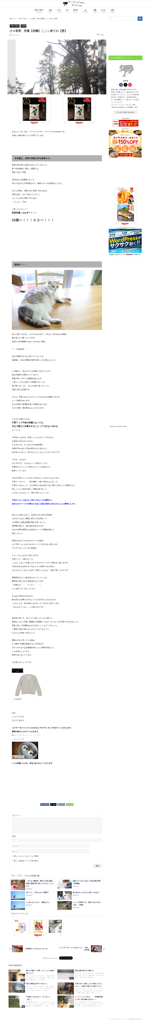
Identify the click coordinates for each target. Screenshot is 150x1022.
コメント (16, 815)
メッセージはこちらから (125, 112)
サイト (14, 851)
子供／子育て (14, 25)
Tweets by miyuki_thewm (118, 426)
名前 (13, 836)
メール (14, 846)
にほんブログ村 (18, 739)
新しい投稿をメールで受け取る (26, 861)
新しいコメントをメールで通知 (26, 856)
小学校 (23, 25)
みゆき (102, 34)
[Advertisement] (57, 146)
